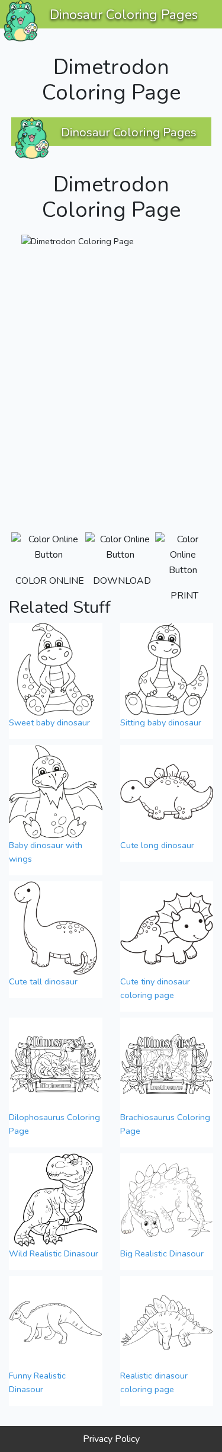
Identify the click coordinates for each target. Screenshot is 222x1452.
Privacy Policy (111, 1438)
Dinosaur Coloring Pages (124, 14)
